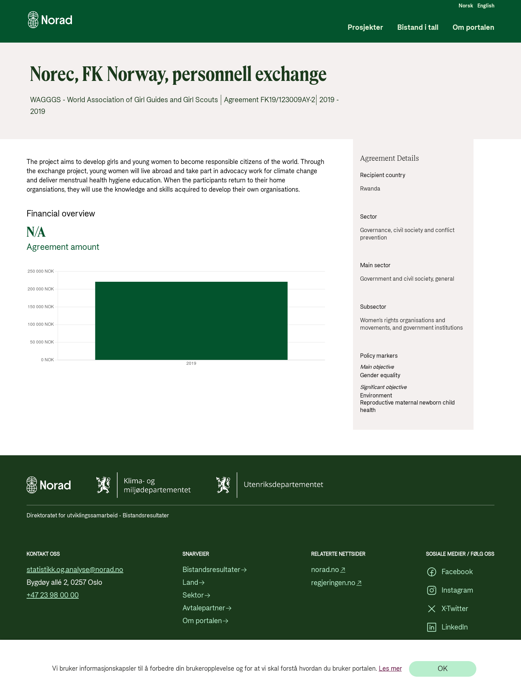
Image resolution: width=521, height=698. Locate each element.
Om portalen (473, 28)
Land (190, 582)
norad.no (325, 570)
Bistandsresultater (211, 569)
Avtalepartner (204, 608)
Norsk (466, 6)
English (485, 6)
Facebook (457, 572)
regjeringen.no (333, 583)
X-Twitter (455, 609)
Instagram (457, 590)
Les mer (390, 668)
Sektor (193, 595)
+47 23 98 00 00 (53, 595)
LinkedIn (455, 627)
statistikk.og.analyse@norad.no (75, 569)
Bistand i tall (417, 28)
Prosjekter (365, 28)
